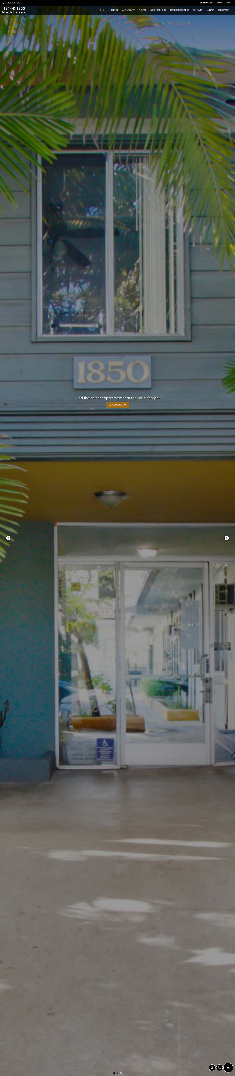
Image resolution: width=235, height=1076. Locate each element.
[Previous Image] (8, 538)
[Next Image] (227, 538)
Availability (128, 10)
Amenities (113, 10)
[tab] (114, 1073)
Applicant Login (206, 3)
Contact (197, 10)
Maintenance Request (218, 10)
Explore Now (116, 405)
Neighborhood (158, 10)
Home (101, 10)
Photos (143, 10)
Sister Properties (179, 10)
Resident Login (225, 3)
